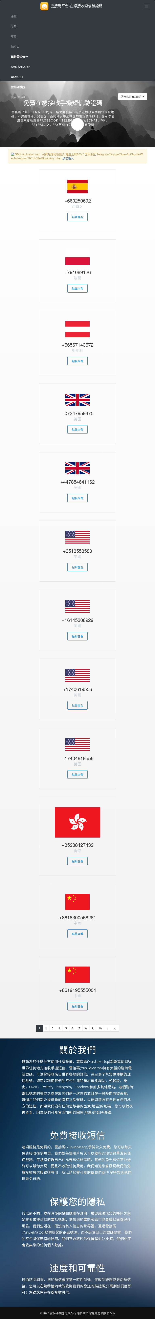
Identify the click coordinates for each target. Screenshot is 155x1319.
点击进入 (68, 158)
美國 (14, 26)
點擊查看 (77, 217)
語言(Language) (131, 97)
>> (115, 1028)
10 (100, 1028)
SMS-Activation (20, 67)
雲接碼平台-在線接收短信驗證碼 (76, 5)
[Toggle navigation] (146, 6)
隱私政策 (82, 1313)
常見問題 (94, 1313)
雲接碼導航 (57, 1313)
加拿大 (15, 47)
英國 (14, 36)
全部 (14, 16)
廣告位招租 (18, 97)
